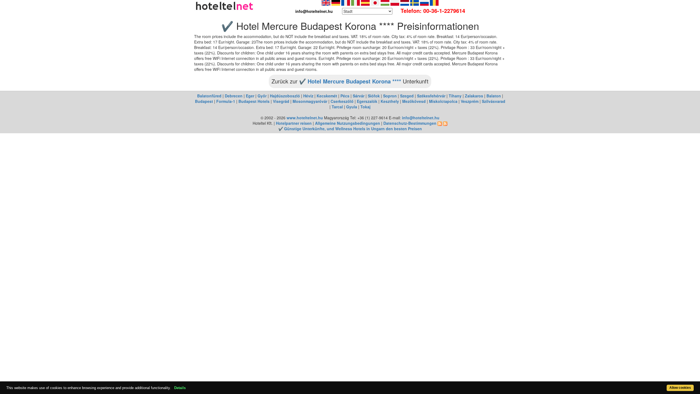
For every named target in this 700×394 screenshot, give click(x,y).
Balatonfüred (209, 96)
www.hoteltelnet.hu (305, 117)
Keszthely (390, 101)
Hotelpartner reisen (294, 123)
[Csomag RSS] (445, 123)
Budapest (204, 101)
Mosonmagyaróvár (310, 101)
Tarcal (337, 106)
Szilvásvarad (493, 101)
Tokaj (365, 106)
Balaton (493, 96)
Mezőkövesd (414, 101)
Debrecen (234, 96)
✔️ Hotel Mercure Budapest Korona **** (350, 81)
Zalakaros (474, 96)
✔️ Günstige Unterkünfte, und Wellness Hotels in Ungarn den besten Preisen (350, 128)
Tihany (455, 96)
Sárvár (358, 96)
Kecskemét (327, 96)
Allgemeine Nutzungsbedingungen (347, 123)
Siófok (374, 96)
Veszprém (470, 101)
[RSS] (440, 123)
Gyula (351, 106)
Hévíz (308, 96)
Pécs (344, 96)
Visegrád (281, 101)
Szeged (407, 96)
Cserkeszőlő (342, 101)
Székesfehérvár (431, 96)
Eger (250, 96)
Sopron (390, 96)
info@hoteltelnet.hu (420, 117)
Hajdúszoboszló (285, 96)
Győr (262, 96)
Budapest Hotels (254, 101)
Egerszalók (367, 101)
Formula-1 (225, 101)
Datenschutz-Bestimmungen (409, 123)
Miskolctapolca (443, 101)
